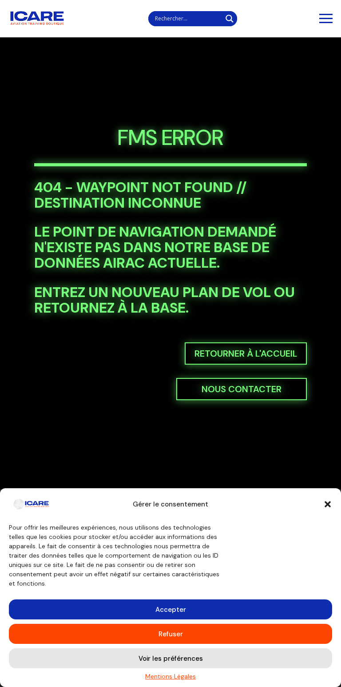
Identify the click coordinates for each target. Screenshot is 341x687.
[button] (327, 504)
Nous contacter (242, 389)
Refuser (171, 634)
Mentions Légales (170, 676)
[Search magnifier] (229, 18)
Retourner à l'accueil (245, 353)
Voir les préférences (171, 658)
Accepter (170, 609)
